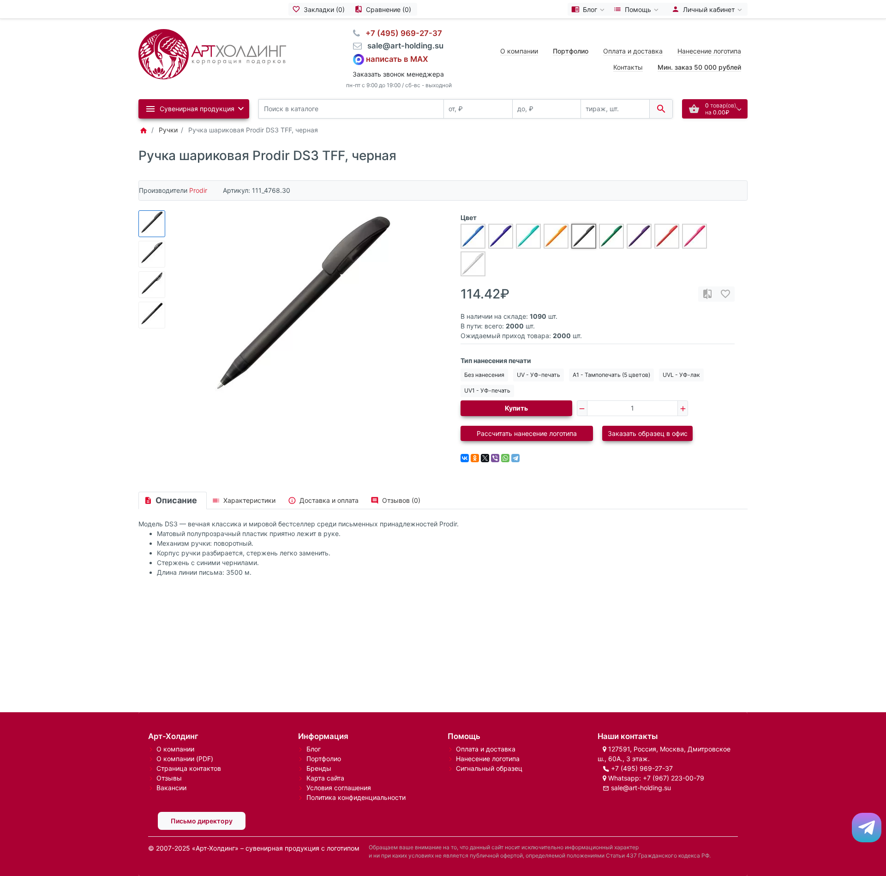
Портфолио (323, 759)
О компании (519, 51)
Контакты (628, 67)
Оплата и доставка (633, 51)
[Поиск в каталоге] (661, 109)
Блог (313, 749)
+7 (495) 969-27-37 (642, 768)
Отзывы (169, 778)
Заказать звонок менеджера (398, 74)
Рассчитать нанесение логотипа (527, 433)
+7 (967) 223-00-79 (673, 778)
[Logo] (212, 53)
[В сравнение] (707, 294)
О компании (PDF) (184, 759)
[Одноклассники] (475, 458)
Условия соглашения (338, 788)
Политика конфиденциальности (356, 797)
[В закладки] (725, 294)
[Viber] (495, 458)
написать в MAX (397, 58)
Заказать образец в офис (648, 433)
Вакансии (171, 788)
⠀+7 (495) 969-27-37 (401, 33)
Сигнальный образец (489, 768)
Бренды (318, 768)
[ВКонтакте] (465, 458)
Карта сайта (325, 778)
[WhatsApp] (505, 458)
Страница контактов (188, 768)
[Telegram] (515, 458)
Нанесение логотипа (709, 51)
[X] (485, 458)
